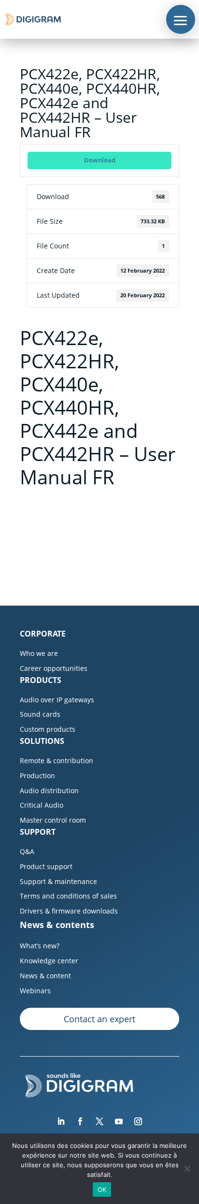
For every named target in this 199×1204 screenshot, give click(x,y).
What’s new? (39, 945)
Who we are (39, 653)
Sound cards (40, 714)
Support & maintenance (58, 881)
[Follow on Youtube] (119, 1121)
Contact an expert (99, 1019)
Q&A (27, 851)
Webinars (35, 990)
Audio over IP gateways (57, 699)
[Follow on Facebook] (80, 1121)
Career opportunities (53, 668)
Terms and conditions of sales (68, 895)
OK (102, 1189)
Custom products (47, 729)
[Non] (187, 1169)
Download (99, 160)
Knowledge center (49, 960)
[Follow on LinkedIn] (61, 1121)
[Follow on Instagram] (138, 1121)
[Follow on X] (99, 1121)
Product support (46, 866)
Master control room (53, 820)
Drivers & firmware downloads (69, 910)
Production (37, 775)
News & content (45, 975)
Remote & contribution (56, 760)
